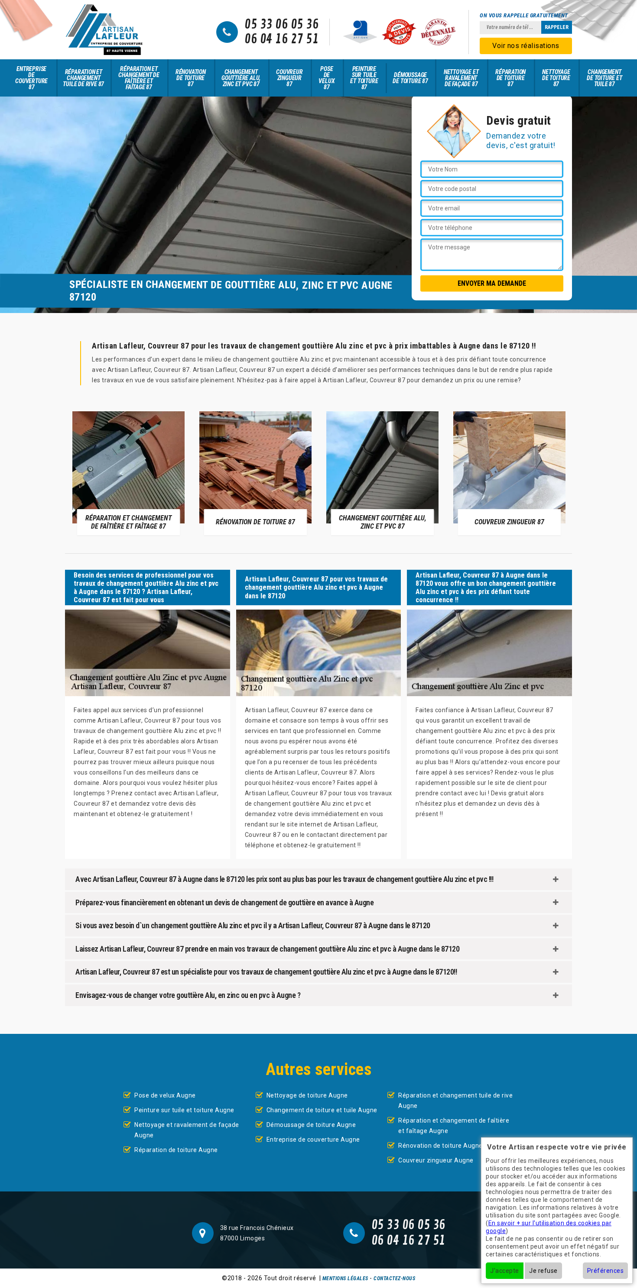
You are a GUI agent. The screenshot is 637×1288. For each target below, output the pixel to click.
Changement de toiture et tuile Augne (321, 1110)
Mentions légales (345, 1278)
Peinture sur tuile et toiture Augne (184, 1110)
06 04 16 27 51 (281, 39)
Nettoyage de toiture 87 (556, 77)
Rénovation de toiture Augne (440, 1145)
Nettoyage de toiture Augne (307, 1095)
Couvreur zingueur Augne (436, 1160)
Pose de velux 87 (326, 77)
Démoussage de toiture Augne (311, 1124)
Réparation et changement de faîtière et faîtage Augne (453, 1125)
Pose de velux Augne (165, 1095)
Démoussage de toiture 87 (410, 77)
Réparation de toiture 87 (510, 77)
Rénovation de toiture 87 (191, 77)
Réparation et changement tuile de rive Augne (455, 1100)
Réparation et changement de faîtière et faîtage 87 (138, 77)
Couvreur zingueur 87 (289, 77)
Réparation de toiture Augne (176, 1149)
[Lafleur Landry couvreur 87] (104, 29)
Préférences (605, 1270)
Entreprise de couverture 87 (31, 77)
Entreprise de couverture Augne (313, 1139)
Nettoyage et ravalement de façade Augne (186, 1130)
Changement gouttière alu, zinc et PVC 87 (240, 77)
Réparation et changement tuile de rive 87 (83, 77)
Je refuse (543, 1270)
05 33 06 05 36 (281, 24)
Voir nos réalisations (525, 46)
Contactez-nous (394, 1278)
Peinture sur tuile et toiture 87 (364, 77)
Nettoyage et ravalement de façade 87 (461, 77)
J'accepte (504, 1270)
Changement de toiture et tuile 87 (604, 77)
